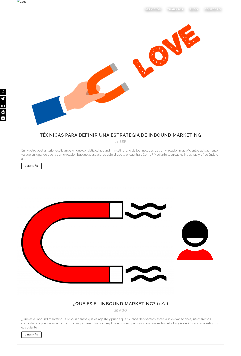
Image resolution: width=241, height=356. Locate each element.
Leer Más (31, 166)
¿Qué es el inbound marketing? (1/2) (120, 303)
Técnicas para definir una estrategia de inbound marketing (120, 135)
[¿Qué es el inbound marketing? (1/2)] (120, 241)
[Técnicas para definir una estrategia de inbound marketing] (120, 73)
